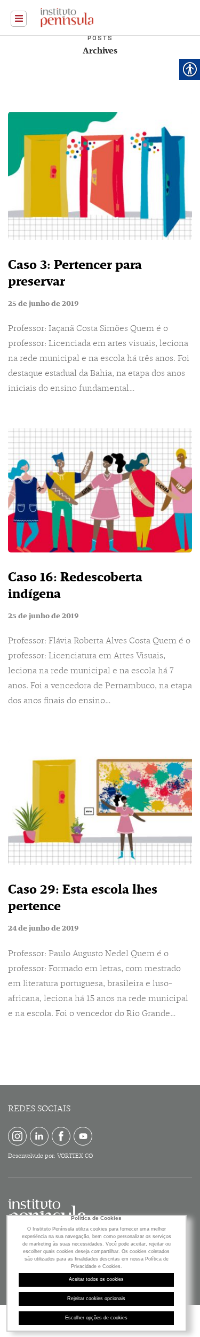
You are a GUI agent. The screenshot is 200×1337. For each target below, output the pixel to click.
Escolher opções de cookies (96, 1317)
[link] (19, 19)
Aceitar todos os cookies (96, 1279)
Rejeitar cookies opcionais (96, 1298)
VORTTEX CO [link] (75, 1155)
